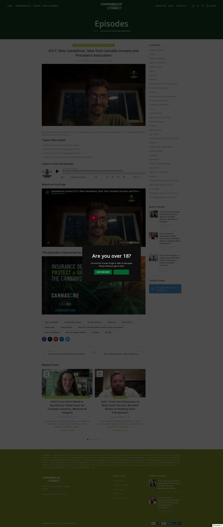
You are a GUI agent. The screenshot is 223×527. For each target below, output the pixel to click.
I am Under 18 (121, 272)
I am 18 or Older (102, 272)
